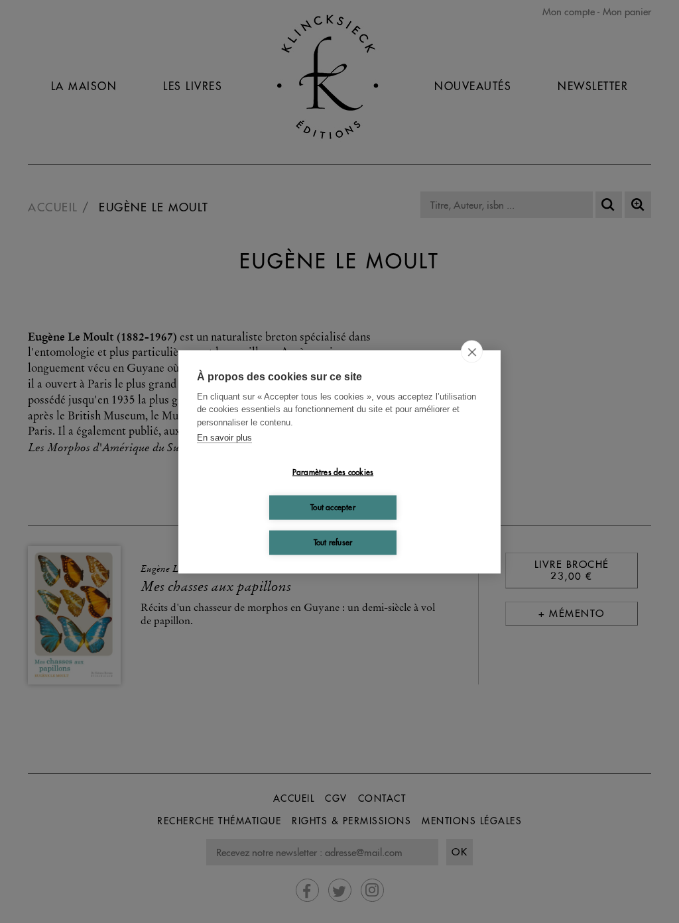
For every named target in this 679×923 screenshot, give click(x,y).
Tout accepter (332, 507)
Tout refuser (333, 542)
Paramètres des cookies (332, 472)
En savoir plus (224, 438)
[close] (472, 351)
